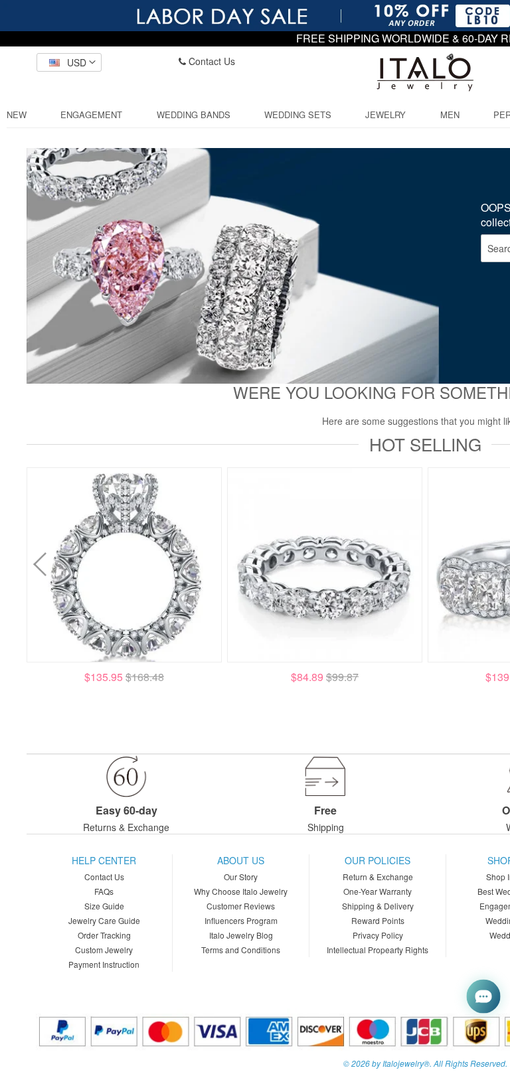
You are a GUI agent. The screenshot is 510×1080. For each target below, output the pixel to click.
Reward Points (377, 920)
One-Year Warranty (377, 891)
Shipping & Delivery (378, 905)
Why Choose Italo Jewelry (241, 891)
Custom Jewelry (104, 949)
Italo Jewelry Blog (241, 935)
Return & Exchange (378, 876)
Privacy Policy (378, 935)
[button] (69, 62)
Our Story (241, 876)
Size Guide (104, 905)
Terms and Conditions (240, 949)
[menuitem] (17, 114)
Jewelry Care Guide (104, 920)
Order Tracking (104, 935)
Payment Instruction (103, 964)
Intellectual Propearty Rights (377, 949)
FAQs (104, 891)
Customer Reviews (241, 905)
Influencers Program (241, 920)
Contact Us (210, 61)
